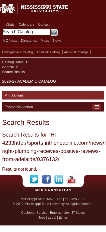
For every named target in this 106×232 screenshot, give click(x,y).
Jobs (41, 217)
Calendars (26, 24)
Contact (43, 24)
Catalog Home (13, 62)
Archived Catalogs (76, 52)
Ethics (63, 217)
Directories (29, 41)
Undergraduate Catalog (17, 52)
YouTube (71, 179)
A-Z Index (10, 41)
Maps (45, 41)
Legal (52, 217)
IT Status (78, 213)
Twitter (36, 179)
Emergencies (60, 213)
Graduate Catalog (48, 52)
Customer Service (34, 213)
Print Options (14, 95)
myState (9, 24)
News (57, 41)
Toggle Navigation (19, 107)
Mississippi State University (41, 10)
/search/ (8, 67)
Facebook (48, 179)
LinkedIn (60, 179)
